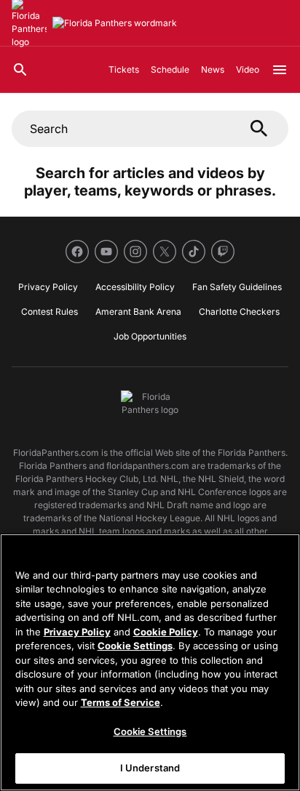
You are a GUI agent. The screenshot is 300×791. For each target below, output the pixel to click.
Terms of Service (120, 702)
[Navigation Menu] (279, 70)
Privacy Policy (77, 632)
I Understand (150, 768)
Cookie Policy (165, 632)
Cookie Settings (135, 645)
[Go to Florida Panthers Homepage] (114, 23)
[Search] (20, 70)
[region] (150, 662)
